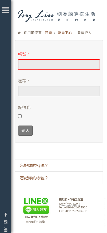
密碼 (23, 81)
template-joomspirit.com (105, 212)
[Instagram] (5, 222)
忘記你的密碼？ (34, 165)
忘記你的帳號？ (34, 177)
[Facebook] (5, 214)
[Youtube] (5, 229)
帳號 (23, 54)
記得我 (24, 107)
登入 (25, 130)
